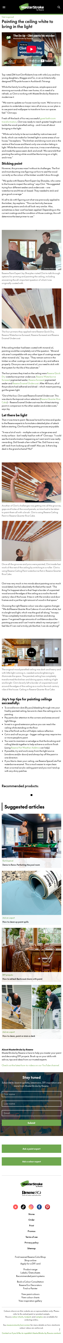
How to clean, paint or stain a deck (18, 1035)
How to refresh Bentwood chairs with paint (22, 978)
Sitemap (31, 1248)
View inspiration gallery (30, 1300)
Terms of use (31, 1236)
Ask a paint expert (31, 1148)
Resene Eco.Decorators (30, 1285)
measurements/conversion (18, 1325)
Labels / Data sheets (30, 1272)
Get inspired (8, 16)
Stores (31, 1214)
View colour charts (30, 1297)
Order (31, 1219)
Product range (30, 1269)
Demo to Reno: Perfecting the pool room (21, 864)
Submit (31, 1122)
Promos (31, 1231)
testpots (27, 1316)
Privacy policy (32, 1242)
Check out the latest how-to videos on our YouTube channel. (31, 1065)
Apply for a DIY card (30, 1263)
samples (39, 1316)
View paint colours (30, 1294)
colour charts (17, 1316)
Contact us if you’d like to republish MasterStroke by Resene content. (31, 1333)
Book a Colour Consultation (30, 1281)
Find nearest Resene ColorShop (30, 1256)
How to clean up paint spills (15, 921)
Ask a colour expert (31, 1161)
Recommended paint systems (30, 1276)
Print (31, 1225)
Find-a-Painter (30, 1288)
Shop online (30, 1260)
